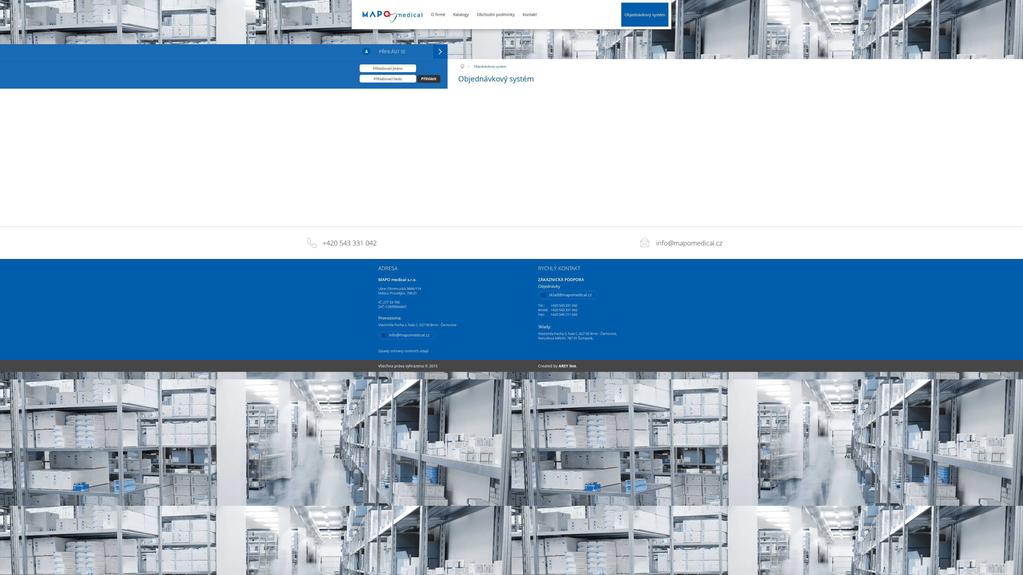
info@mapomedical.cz (689, 242)
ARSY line (567, 365)
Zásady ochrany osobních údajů (403, 350)
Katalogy (461, 14)
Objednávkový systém (644, 14)
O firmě (438, 14)
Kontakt (530, 14)
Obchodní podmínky (496, 14)
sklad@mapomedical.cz (570, 294)
